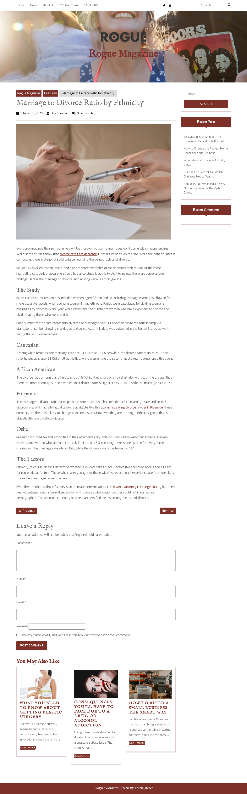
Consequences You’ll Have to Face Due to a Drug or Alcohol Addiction (94, 714)
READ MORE (28, 748)
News (34, 5)
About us (48, 5)
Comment (24, 543)
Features (50, 93)
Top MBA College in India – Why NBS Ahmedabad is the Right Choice (204, 188)
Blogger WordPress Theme (111, 788)
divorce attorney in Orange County (137, 487)
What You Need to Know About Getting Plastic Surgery (41, 710)
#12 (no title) (91, 5)
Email (21, 602)
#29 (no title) (68, 5)
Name (21, 579)
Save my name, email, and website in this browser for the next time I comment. (75, 635)
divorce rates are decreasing (80, 254)
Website (22, 626)
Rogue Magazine (123, 54)
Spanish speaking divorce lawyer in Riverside (132, 407)
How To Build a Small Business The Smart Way (149, 708)
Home (21, 5)
